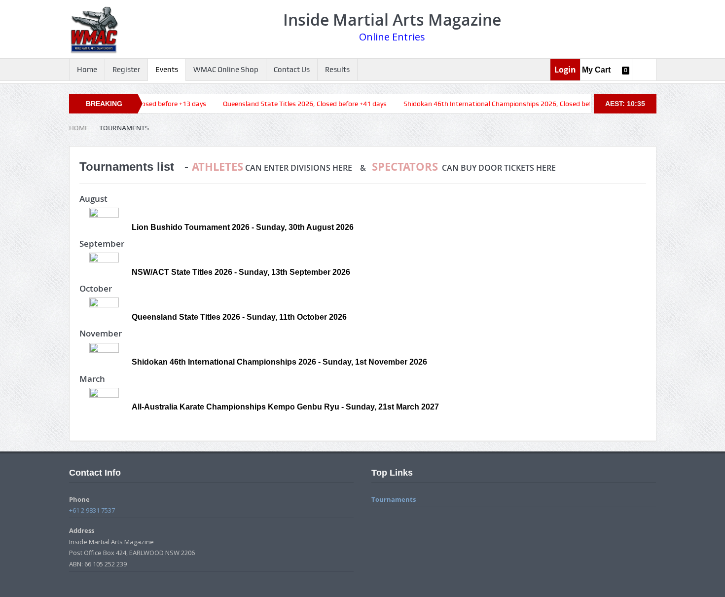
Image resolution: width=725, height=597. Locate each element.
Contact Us (292, 69)
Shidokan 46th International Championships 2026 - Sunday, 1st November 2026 (279, 362)
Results (337, 69)
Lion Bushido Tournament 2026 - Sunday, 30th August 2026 (243, 227)
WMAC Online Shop (225, 69)
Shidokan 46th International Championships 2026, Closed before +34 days (500, 104)
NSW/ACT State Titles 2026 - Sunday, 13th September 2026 (241, 272)
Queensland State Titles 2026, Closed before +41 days (288, 104)
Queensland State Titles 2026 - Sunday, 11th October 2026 (239, 317)
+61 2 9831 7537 (92, 510)
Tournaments (393, 499)
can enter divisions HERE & (282, 167)
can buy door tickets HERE (464, 167)
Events (166, 69)
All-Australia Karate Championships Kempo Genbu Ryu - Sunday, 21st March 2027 (285, 407)
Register (126, 69)
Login (565, 69)
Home (87, 69)
